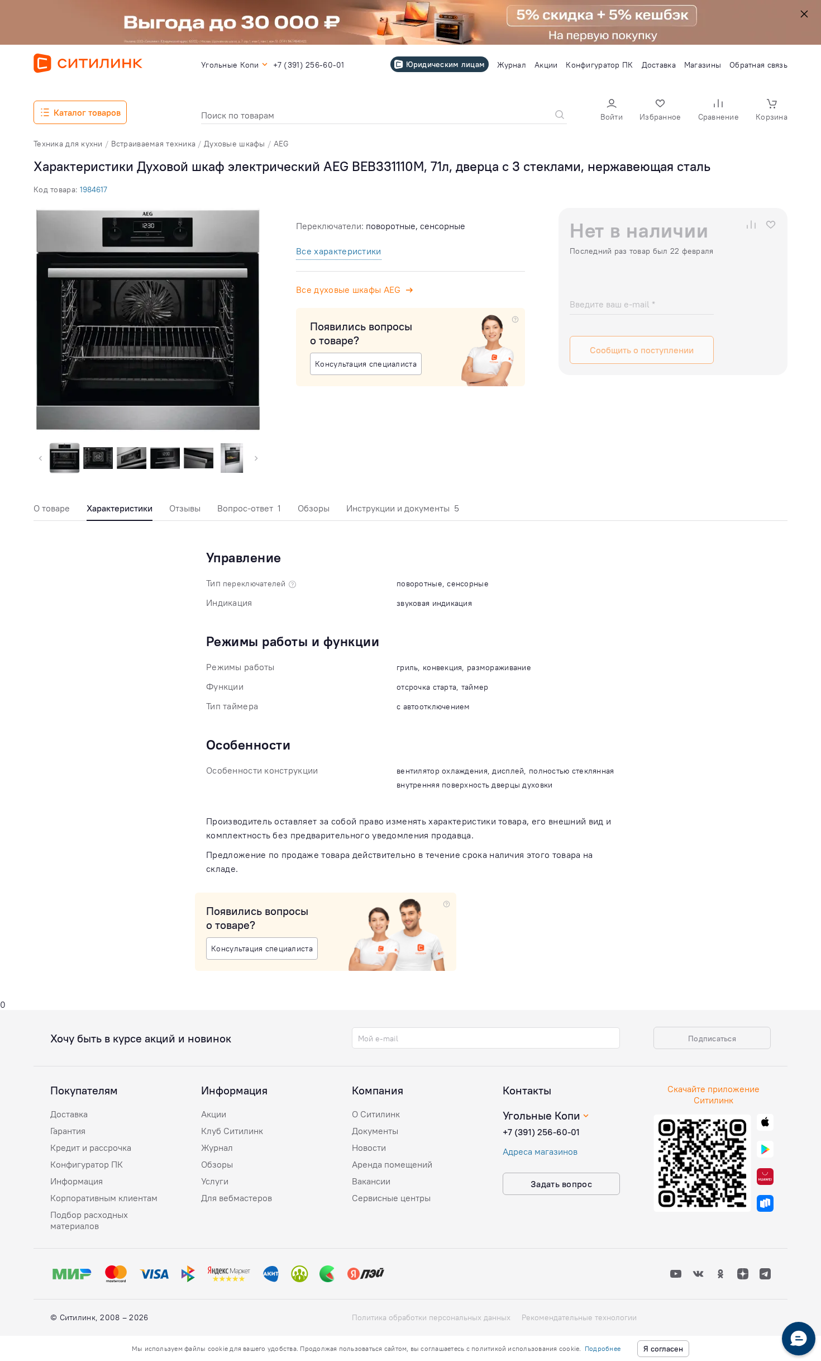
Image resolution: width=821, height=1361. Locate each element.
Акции (213, 1114)
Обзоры (314, 508)
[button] (611, 111)
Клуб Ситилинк (232, 1130)
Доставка (69, 1114)
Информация (76, 1181)
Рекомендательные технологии (579, 1317)
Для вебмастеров (236, 1197)
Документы (375, 1130)
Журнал (217, 1147)
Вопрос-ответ (249, 508)
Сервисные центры (391, 1197)
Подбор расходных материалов (89, 1220)
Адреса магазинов (540, 1151)
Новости (369, 1147)
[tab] (52, 511)
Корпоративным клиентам (103, 1197)
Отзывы (185, 508)
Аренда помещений (392, 1164)
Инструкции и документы (402, 508)
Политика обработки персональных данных (431, 1317)
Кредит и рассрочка (90, 1147)
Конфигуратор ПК (86, 1164)
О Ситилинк (376, 1114)
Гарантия (67, 1130)
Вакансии (371, 1181)
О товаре (52, 508)
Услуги (214, 1181)
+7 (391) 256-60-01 (541, 1131)
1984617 (93, 189)
